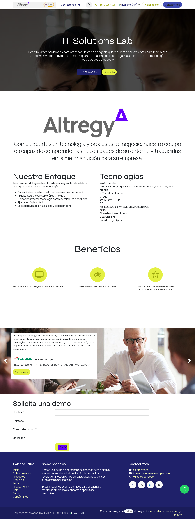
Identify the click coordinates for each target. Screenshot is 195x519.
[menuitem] (68, 5)
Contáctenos (172, 4)
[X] (141, 484)
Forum (16, 493)
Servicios (18, 480)
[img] (8, 361)
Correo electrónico (24, 429)
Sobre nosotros (22, 473)
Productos (19, 476)
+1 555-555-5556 (143, 476)
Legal (16, 483)
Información (89, 72)
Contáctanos (20, 496)
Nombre (17, 412)
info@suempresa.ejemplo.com (151, 473)
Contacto (109, 72)
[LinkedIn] (150, 484)
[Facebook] (132, 484)
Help (15, 490)
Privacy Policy (21, 486)
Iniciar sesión (152, 4)
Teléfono (18, 421)
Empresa (18, 438)
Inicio (16, 470)
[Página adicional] (159, 484)
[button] (89, 5)
